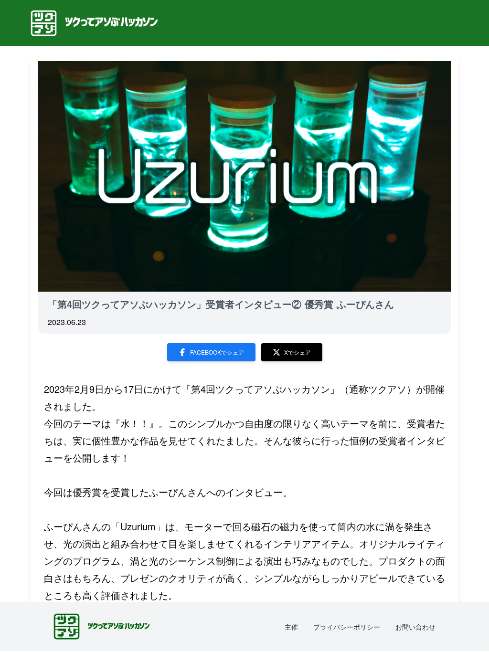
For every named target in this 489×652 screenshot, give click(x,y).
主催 (291, 626)
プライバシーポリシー (346, 626)
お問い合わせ (415, 626)
